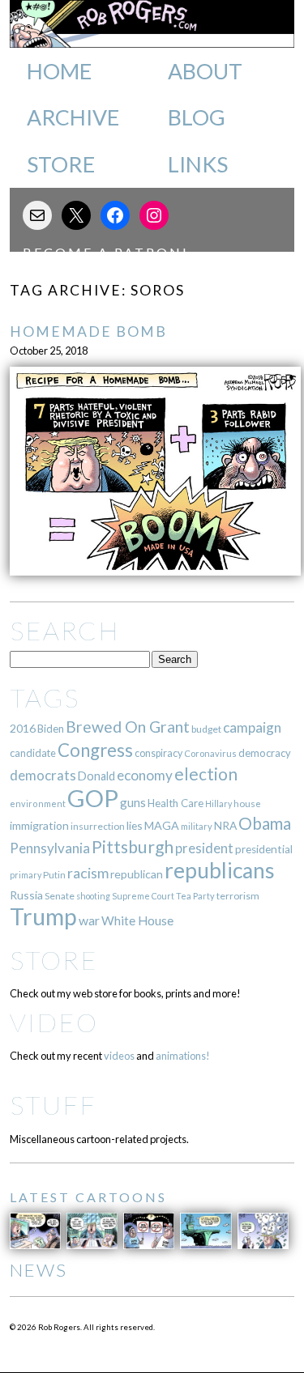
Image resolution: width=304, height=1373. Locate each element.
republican (136, 874)
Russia (26, 895)
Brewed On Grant (128, 726)
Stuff (53, 1104)
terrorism (237, 896)
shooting (93, 896)
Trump (43, 916)
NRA (225, 825)
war (89, 920)
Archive (73, 117)
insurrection (98, 826)
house (247, 803)
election (206, 773)
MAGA (161, 825)
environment (38, 803)
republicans (220, 870)
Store (61, 164)
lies (134, 825)
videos (119, 1055)
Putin (54, 875)
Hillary (218, 803)
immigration (39, 825)
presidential (264, 849)
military (196, 826)
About (205, 71)
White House (137, 920)
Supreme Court (143, 896)
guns (133, 802)
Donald (96, 776)
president (204, 848)
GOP (92, 798)
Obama (264, 823)
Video (54, 1022)
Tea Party (195, 896)
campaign (252, 727)
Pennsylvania (50, 848)
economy (145, 775)
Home (59, 71)
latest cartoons (88, 1197)
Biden (50, 728)
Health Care (175, 803)
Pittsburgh (132, 846)
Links (198, 164)
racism (88, 873)
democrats (43, 775)
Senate (60, 896)
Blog (196, 117)
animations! (183, 1055)
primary (25, 874)
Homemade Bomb (88, 331)
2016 (23, 728)
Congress (95, 750)
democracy (264, 752)
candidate (33, 752)
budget (206, 729)
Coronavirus (210, 753)
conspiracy (158, 753)
